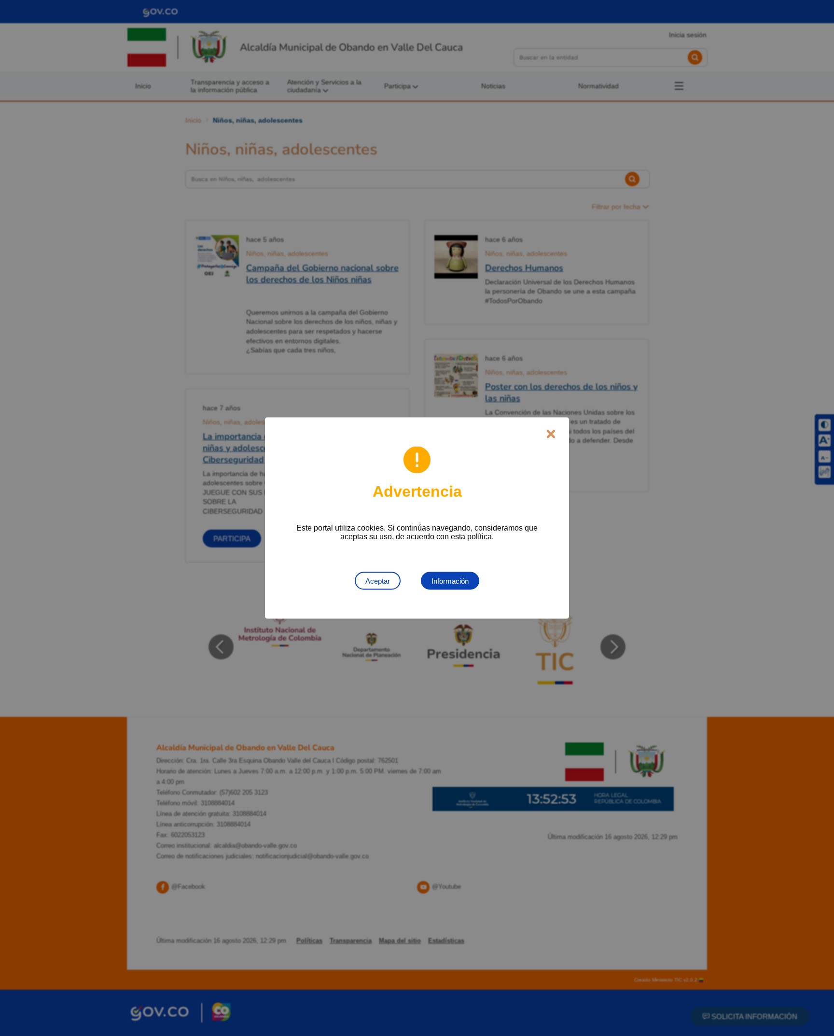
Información (450, 581)
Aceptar (377, 581)
